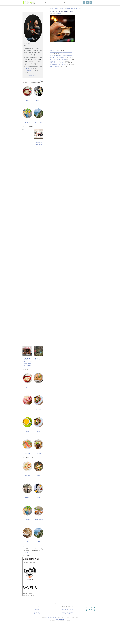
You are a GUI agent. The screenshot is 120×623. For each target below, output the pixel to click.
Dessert (62, 8)
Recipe (56, 8)
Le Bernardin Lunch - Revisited (58, 64)
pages (30, 70)
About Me (44, 2)
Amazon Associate (50, 618)
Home (51, 8)
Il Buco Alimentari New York (57, 63)
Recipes (58, 2)
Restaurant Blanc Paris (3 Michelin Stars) (61, 52)
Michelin (64, 2)
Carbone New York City (56, 61)
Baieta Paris (53, 50)
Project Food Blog (37, 613)
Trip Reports (67, 610)
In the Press (37, 612)
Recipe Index (29, 68)
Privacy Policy (37, 614)
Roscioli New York (55, 66)
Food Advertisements (35, 82)
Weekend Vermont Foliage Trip (58, 59)
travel (27, 70)
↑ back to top (60, 602)
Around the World (67, 613)
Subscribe (72, 2)
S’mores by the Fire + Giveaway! (73, 8)
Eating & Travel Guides (67, 609)
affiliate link (25, 552)
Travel (51, 2)
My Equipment (37, 610)
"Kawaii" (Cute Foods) (67, 612)
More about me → (33, 75)
